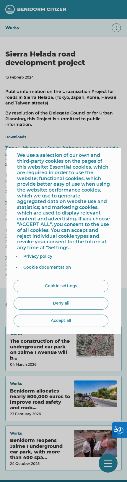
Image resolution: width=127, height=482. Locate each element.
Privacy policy (37, 256)
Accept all (61, 320)
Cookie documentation (47, 267)
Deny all (61, 303)
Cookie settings (61, 285)
